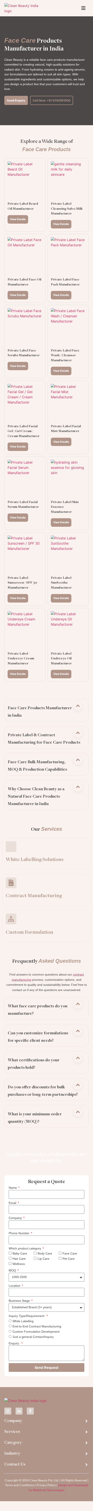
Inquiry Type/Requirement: (27, 1316)
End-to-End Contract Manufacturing (37, 1326)
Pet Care (69, 1258)
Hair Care (19, 1258)
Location (15, 1285)
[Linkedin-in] (19, 1411)
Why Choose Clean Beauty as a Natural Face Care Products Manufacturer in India (36, 796)
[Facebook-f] (30, 1411)
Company (16, 1218)
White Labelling (23, 1321)
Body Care (45, 1253)
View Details (18, 219)
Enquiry (15, 1343)
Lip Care (43, 1258)
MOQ (13, 1270)
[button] (44, 711)
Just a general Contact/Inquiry (33, 1336)
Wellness (19, 1264)
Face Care (70, 1253)
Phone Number (19, 1233)
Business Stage (20, 1300)
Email (13, 1203)
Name (13, 1187)
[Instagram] (7, 1411)
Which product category (25, 1248)
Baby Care (20, 1253)
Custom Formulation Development (36, 1331)
